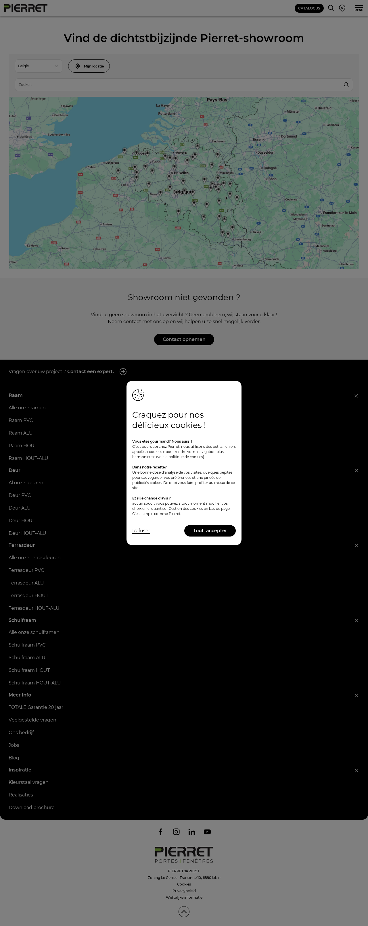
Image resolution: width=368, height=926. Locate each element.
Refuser (141, 530)
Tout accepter (210, 530)
